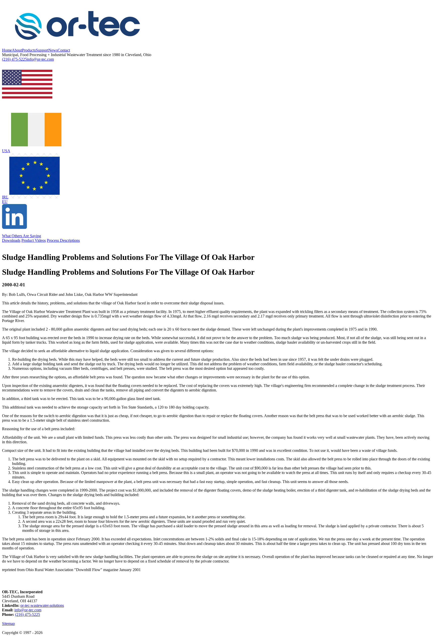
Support (42, 50)
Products (29, 50)
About (17, 50)
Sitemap (8, 623)
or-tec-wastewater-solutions (42, 605)
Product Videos (33, 240)
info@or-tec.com (40, 59)
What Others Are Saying (21, 236)
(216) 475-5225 (14, 59)
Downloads (11, 240)
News (53, 50)
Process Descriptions (63, 240)
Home (7, 50)
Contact (64, 50)
